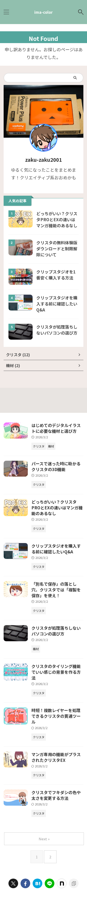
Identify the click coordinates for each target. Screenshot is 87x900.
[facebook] (25, 883)
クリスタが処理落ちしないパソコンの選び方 (56, 330)
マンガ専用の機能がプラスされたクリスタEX (56, 757)
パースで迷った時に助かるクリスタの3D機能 (55, 466)
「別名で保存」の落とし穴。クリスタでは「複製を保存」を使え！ (56, 589)
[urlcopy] (74, 883)
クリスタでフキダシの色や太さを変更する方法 (56, 795)
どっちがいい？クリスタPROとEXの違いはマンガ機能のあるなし (56, 219)
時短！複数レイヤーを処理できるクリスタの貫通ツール (56, 716)
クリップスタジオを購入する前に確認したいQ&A (56, 304)
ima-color (43, 12)
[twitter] (13, 883)
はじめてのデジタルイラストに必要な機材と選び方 (56, 428)
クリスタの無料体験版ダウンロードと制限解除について (56, 249)
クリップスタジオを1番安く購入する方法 (56, 275)
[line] (49, 883)
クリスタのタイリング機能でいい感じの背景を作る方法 (56, 672)
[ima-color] (37, 883)
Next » (44, 838)
